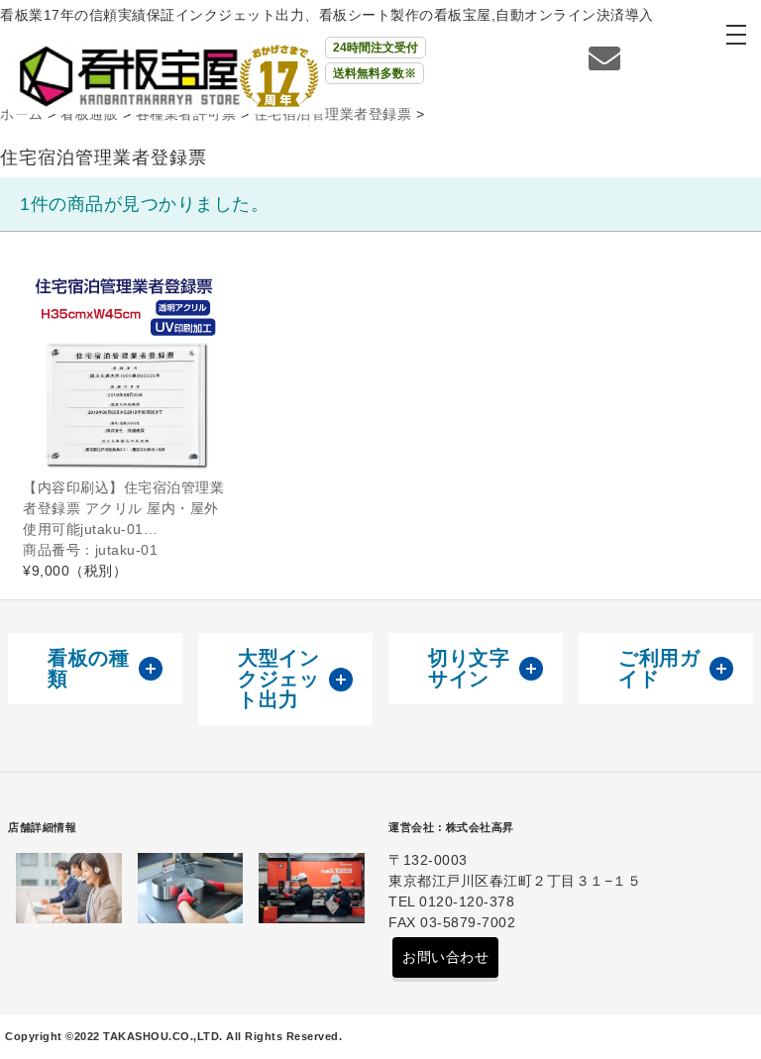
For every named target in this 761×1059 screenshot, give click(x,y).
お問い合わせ (445, 957)
